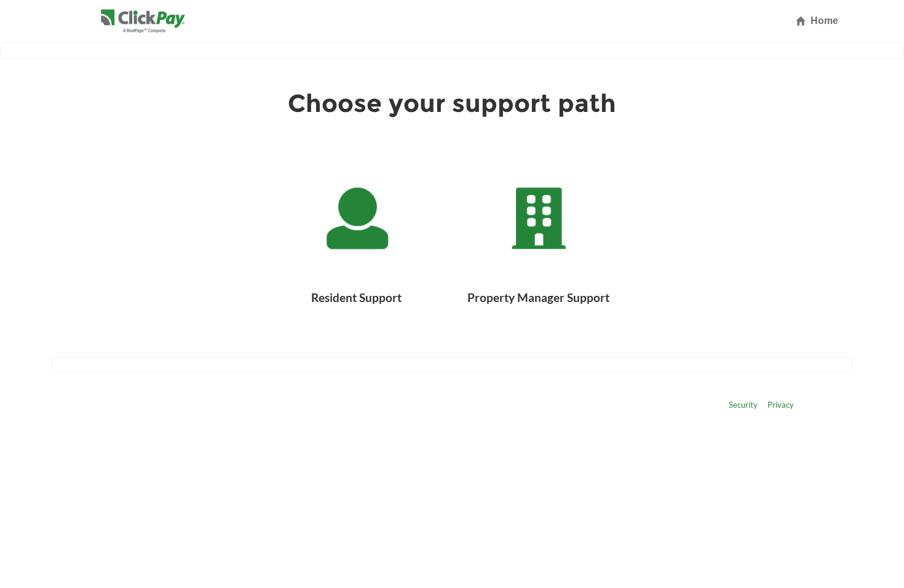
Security (743, 405)
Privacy (780, 405)
